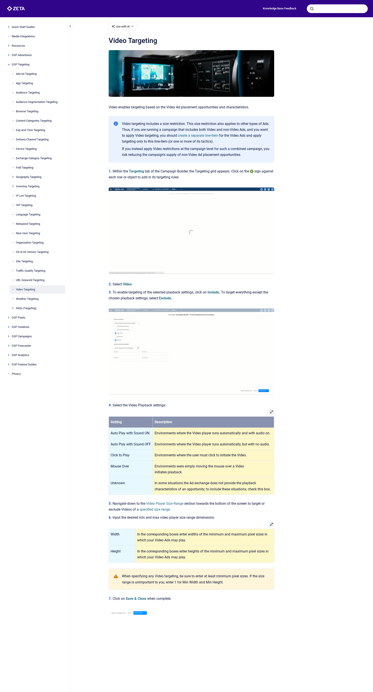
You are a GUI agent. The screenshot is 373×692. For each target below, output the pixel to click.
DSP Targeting (20, 64)
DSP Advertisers (22, 55)
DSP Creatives (20, 327)
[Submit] (311, 8)
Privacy (16, 373)
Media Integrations (23, 36)
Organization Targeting (30, 242)
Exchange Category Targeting (34, 158)
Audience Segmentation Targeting (36, 102)
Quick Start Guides (23, 27)
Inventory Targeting (27, 186)
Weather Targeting (27, 298)
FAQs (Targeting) (26, 308)
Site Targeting (24, 261)
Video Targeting (25, 289)
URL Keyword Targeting (30, 280)
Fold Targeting (24, 167)
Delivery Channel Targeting (32, 139)
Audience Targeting (28, 92)
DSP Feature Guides (24, 364)
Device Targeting (26, 148)
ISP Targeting (24, 205)
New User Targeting (28, 233)
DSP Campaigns (22, 336)
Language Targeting (28, 214)
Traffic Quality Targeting (30, 270)
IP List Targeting (26, 195)
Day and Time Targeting (30, 130)
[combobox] (337, 9)
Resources (18, 45)
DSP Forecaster (21, 345)
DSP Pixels (18, 317)
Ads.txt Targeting (26, 73)
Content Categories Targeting (34, 120)
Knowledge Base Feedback (279, 8)
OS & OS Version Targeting (32, 252)
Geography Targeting (28, 177)
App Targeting (24, 83)
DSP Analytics (20, 355)
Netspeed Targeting (28, 223)
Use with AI (123, 26)
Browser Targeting (27, 111)
